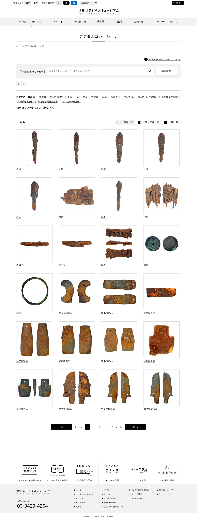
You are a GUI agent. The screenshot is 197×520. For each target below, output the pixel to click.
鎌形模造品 (107, 313)
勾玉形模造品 (66, 313)
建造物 (42, 97)
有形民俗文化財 (25, 101)
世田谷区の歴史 (85, 480)
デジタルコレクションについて (164, 59)
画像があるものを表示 (34, 71)
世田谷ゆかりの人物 (134, 97)
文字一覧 (173, 122)
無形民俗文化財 (170, 97)
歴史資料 (153, 97)
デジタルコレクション (30, 21)
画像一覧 (128, 122)
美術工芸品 (73, 97)
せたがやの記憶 (112, 480)
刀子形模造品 (66, 409)
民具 (85, 97)
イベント (58, 21)
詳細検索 (44, 107)
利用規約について (166, 490)
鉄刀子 (19, 265)
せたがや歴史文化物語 (57, 480)
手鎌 (103, 265)
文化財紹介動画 (167, 480)
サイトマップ (164, 494)
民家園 (100, 21)
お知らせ (138, 21)
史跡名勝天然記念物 (47, 101)
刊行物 (119, 21)
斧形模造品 (22, 361)
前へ (61, 427)
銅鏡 (145, 265)
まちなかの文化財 (71, 101)
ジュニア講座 (140, 480)
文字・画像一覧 (151, 122)
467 (121, 427)
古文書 (94, 97)
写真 (104, 97)
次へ (136, 427)
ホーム (19, 46)
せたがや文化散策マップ (30, 480)
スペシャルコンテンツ (166, 21)
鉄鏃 (18, 169)
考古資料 (115, 97)
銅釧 (18, 313)
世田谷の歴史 (56, 97)
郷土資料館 (80, 21)
